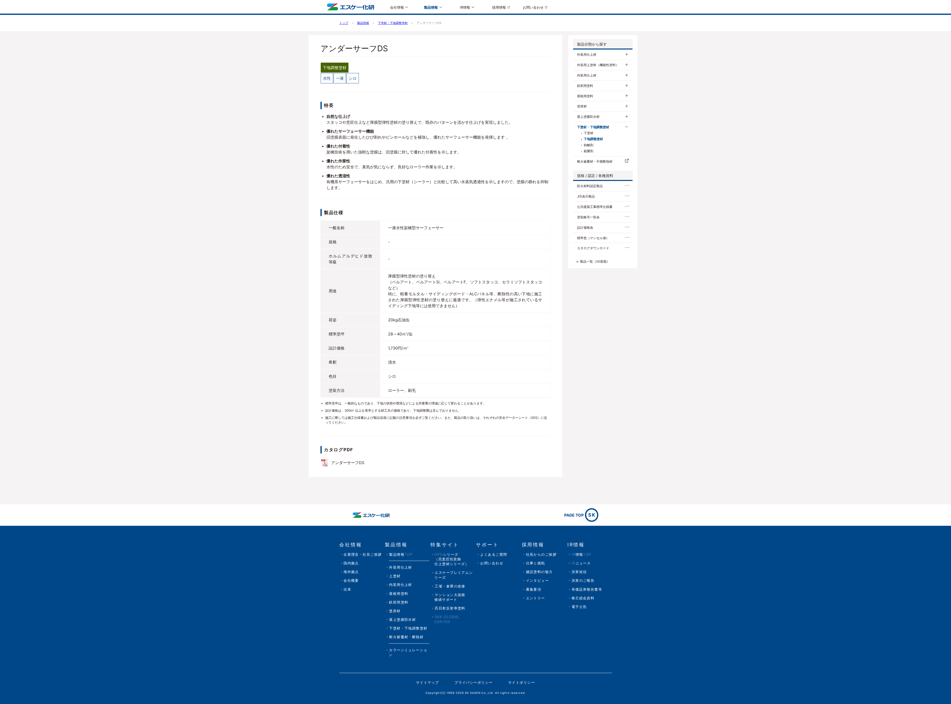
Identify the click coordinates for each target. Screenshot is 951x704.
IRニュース (581, 563)
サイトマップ (427, 682)
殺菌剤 (588, 151)
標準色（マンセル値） (593, 238)
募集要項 (533, 589)
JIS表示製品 (586, 196)
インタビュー (537, 580)
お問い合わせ (533, 7)
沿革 (347, 589)
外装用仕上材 (586, 54)
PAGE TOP (580, 515)
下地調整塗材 (593, 139)
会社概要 (351, 580)
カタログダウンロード (593, 248)
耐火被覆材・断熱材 (406, 637)
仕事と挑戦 (535, 563)
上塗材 (394, 576)
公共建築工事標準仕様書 (594, 207)
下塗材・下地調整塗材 (593, 127)
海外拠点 (351, 572)
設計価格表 (585, 227)
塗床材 (582, 106)
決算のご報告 (583, 580)
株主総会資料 (583, 598)
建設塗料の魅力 (539, 572)
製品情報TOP (401, 554)
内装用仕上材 (586, 75)
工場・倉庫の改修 (450, 586)
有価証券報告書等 (587, 589)
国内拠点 (351, 563)
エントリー (535, 598)
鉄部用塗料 (585, 86)
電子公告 (579, 606)
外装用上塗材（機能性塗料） (598, 65)
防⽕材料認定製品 (590, 186)
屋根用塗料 (585, 96)
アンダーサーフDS (347, 462)
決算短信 (579, 572)
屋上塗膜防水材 (588, 117)
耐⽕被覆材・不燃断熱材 (594, 161)
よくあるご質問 (493, 554)
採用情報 (499, 7)
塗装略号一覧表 (588, 217)
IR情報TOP (581, 554)
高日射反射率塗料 (450, 608)
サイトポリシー (521, 682)
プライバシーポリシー (473, 682)
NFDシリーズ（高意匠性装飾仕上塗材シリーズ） (451, 559)
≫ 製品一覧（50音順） (593, 261)
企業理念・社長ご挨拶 (362, 554)
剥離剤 (588, 145)
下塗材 (588, 133)
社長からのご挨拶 (541, 554)
